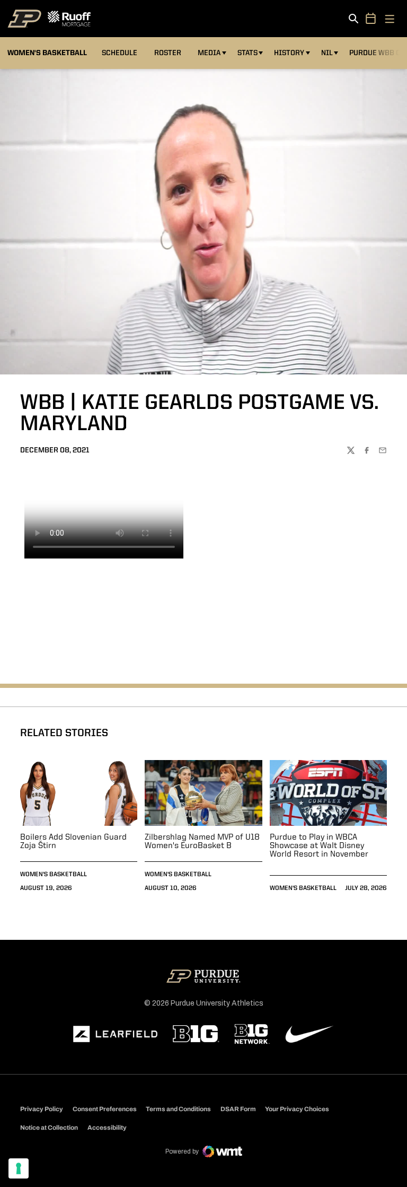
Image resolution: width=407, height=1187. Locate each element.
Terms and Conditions (178, 1109)
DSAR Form (238, 1109)
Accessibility (107, 1127)
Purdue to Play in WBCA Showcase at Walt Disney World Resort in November (319, 846)
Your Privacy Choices (297, 1109)
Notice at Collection (49, 1127)
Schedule (119, 53)
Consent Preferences (105, 1109)
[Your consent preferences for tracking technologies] (18, 1168)
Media (209, 53)
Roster (167, 53)
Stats (247, 53)
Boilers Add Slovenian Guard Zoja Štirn (73, 841)
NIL (327, 53)
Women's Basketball (53, 874)
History (289, 53)
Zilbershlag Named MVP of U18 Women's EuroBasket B (202, 841)
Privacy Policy (41, 1109)
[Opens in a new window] (115, 1034)
